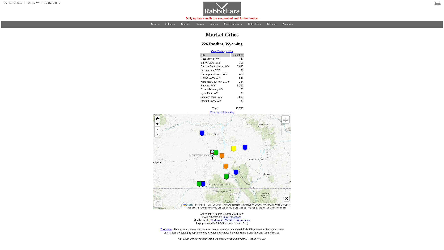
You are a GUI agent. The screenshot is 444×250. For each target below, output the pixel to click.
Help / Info (253, 24)
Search (185, 24)
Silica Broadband (232, 216)
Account (287, 24)
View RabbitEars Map (222, 112)
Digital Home (54, 3)
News (154, 24)
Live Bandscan (232, 24)
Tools (200, 24)
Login (438, 3)
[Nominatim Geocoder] (158, 203)
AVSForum (41, 3)
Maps (213, 24)
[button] (236, 172)
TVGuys (30, 3)
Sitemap (271, 24)
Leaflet (189, 204)
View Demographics (222, 51)
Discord (21, 3)
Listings (169, 24)
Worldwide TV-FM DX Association (230, 220)
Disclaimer (166, 229)
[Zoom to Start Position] (157, 118)
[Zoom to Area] (157, 134)
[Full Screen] (286, 198)
